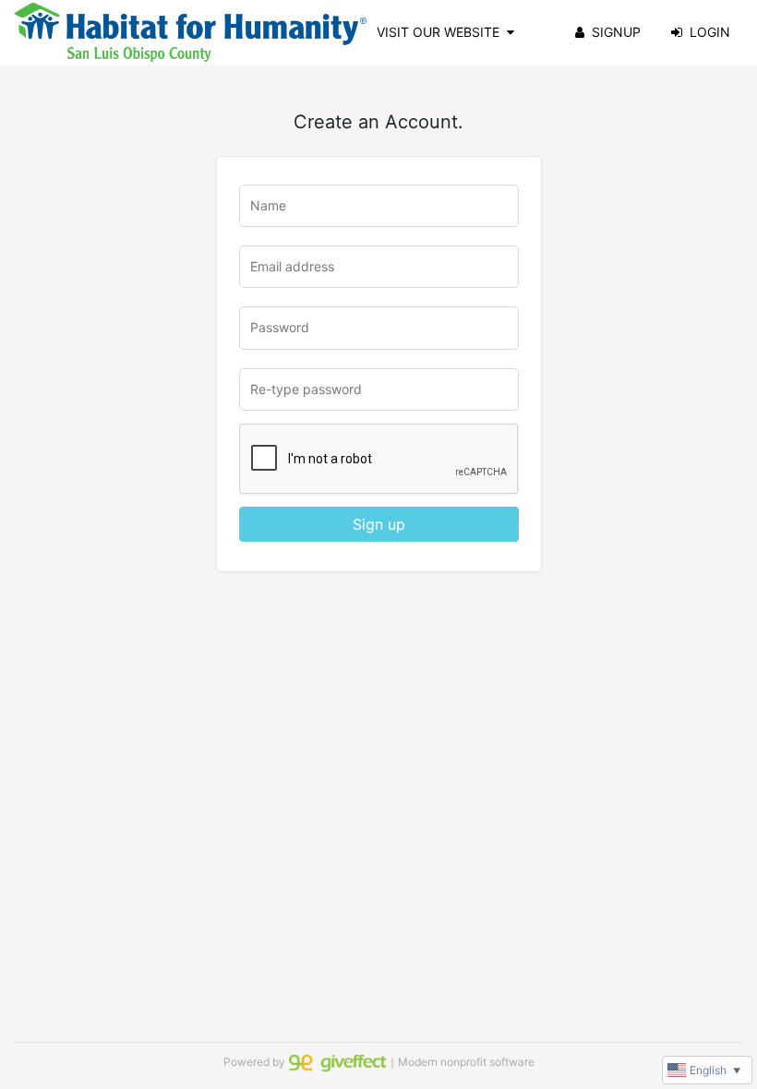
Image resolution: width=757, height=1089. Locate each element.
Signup (616, 32)
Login (710, 32)
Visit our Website (438, 32)
